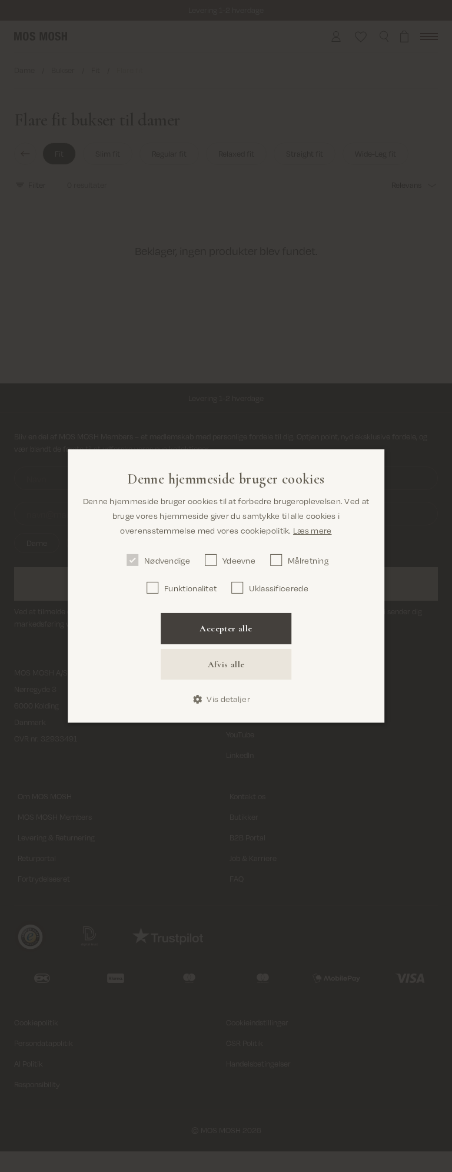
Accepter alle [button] (226, 628)
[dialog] (226, 586)
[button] (226, 699)
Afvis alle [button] (226, 664)
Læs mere (312, 530)
